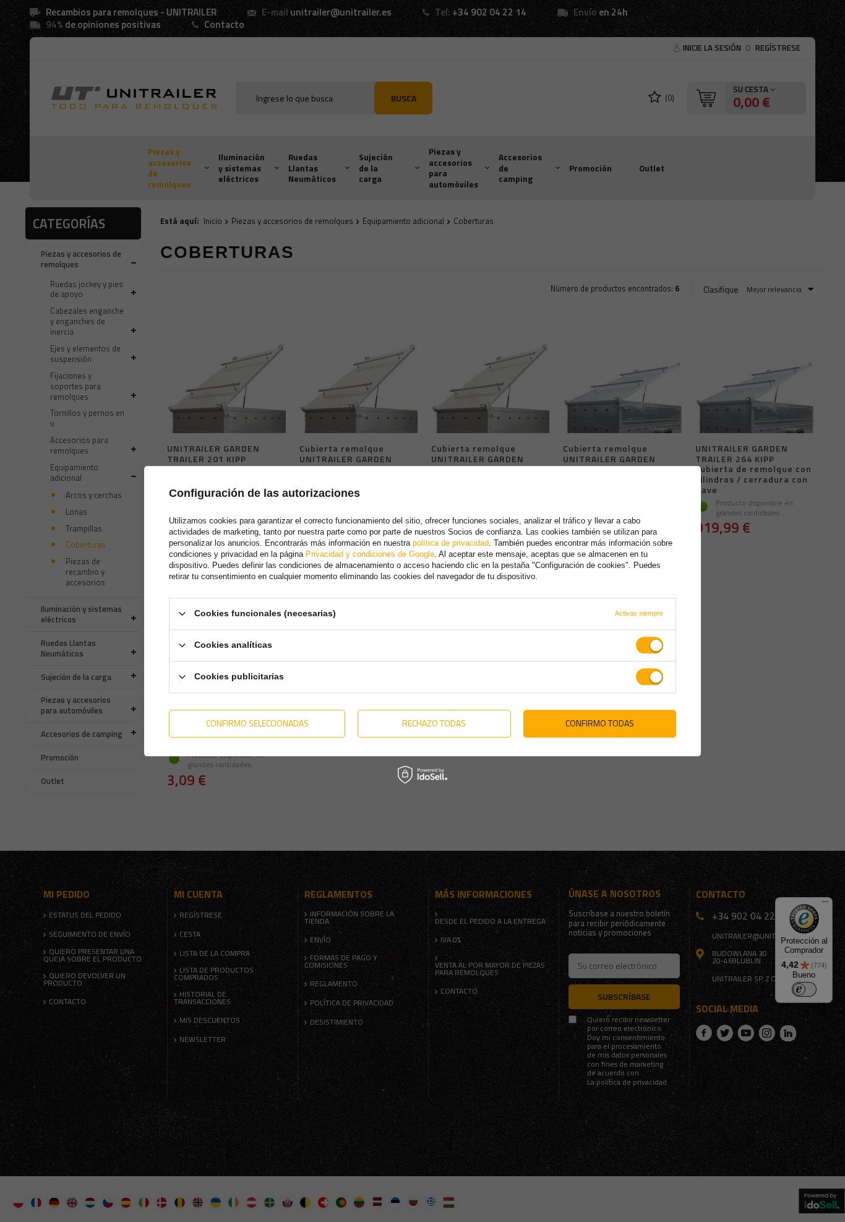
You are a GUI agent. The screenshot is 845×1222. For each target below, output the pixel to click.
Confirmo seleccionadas (257, 722)
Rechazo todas (434, 722)
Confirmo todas (599, 722)
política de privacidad (451, 543)
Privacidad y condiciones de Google (370, 554)
